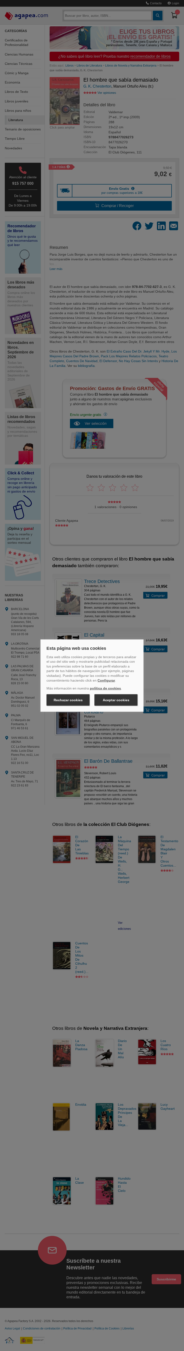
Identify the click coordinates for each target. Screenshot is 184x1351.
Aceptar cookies (116, 700)
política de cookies (105, 688)
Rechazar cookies (68, 700)
